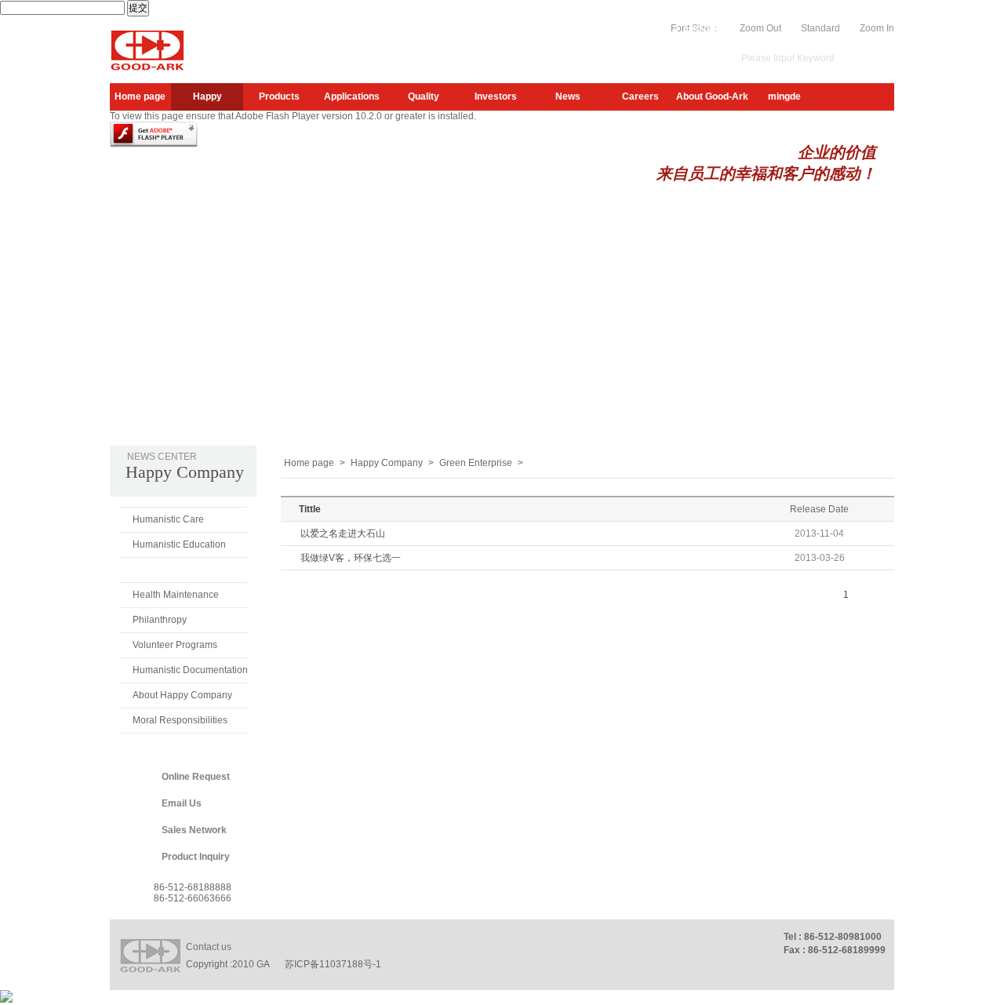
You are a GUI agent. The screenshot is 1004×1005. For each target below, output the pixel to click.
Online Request (196, 776)
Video (658, 28)
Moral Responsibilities (180, 720)
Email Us (182, 803)
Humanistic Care (168, 519)
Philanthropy (160, 619)
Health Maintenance (176, 594)
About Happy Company (182, 695)
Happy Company (207, 101)
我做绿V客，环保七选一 (350, 557)
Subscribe (569, 28)
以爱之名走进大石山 (342, 533)
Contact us (208, 946)
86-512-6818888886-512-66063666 (192, 893)
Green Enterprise (171, 569)
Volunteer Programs (175, 644)
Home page (140, 96)
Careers (640, 96)
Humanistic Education (179, 544)
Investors (496, 96)
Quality (423, 96)
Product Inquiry (196, 856)
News (567, 96)
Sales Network (194, 830)
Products (279, 96)
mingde (784, 96)
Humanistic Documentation (190, 670)
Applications (352, 96)
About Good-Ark (712, 96)
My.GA (618, 28)
